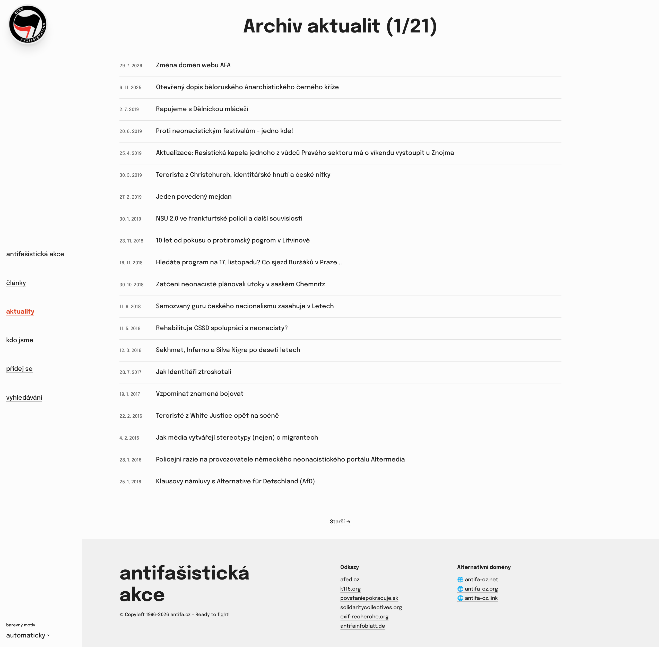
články (16, 283)
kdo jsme (19, 340)
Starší (338, 522)
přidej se (19, 369)
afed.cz (349, 580)
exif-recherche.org (364, 617)
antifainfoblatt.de (362, 626)
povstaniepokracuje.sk (369, 598)
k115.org (350, 589)
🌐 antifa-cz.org (477, 589)
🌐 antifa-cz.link (477, 598)
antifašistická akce (35, 254)
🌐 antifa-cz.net (477, 580)
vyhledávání (24, 398)
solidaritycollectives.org (371, 607)
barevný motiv (20, 625)
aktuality (20, 312)
